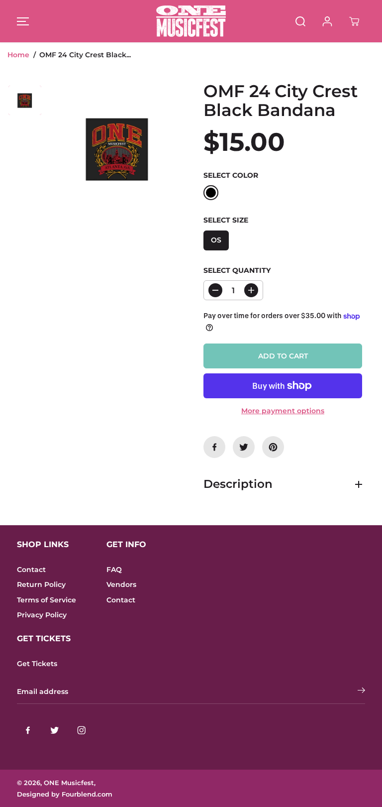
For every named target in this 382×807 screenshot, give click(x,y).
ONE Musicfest (69, 783)
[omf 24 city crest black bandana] (118, 148)
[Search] (300, 21)
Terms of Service (46, 599)
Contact (31, 569)
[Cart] (354, 21)
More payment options (282, 410)
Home (18, 54)
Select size (225, 220)
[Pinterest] (273, 447)
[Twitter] (244, 447)
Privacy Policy (42, 614)
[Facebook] (214, 447)
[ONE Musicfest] (191, 21)
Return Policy (41, 584)
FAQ (114, 569)
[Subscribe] (361, 691)
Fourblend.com (87, 794)
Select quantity (237, 270)
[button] (21, 21)
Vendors (121, 584)
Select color (230, 175)
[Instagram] (82, 730)
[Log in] (327, 21)
